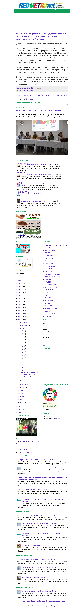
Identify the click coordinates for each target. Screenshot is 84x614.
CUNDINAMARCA (23, 192)
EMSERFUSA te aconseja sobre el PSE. (33, 489)
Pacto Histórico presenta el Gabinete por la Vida (36, 164)
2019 (20, 301)
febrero (22, 402)
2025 (20, 283)
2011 (20, 409)
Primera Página (22, 163)
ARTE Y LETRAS (51, 248)
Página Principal (44, 95)
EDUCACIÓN (49, 269)
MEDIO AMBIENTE (51, 287)
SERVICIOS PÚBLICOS (29, 90)
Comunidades (49, 258)
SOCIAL (47, 311)
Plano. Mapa (49, 300)
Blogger (53, 606)
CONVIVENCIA (50, 255)
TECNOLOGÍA (50, 314)
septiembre (24, 384)
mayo (22, 396)
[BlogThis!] (38, 88)
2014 (20, 316)
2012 (20, 406)
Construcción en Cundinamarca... (32, 193)
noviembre (24, 325)
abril (21, 399)
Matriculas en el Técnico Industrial (34, 577)
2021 (20, 295)
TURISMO (48, 316)
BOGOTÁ (20, 198)
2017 (20, 307)
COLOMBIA (21, 173)
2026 (20, 280)
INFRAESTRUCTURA (52, 277)
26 (23, 337)
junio (22, 393)
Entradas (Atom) (31, 99)
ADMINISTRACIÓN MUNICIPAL (56, 245)
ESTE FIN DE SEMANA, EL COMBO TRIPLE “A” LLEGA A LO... (31, 374)
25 (23, 340)
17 (23, 355)
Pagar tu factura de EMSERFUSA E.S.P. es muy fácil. (37, 460)
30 (23, 331)
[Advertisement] (42, 23)
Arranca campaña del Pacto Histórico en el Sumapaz (38, 111)
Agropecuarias (50, 250)
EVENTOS (48, 271)
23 (23, 346)
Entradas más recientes (24, 95)
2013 (20, 319)
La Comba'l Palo (50, 285)
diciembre (23, 322)
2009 (20, 412)
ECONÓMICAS (50, 266)
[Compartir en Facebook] (40, 88)
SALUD (47, 303)
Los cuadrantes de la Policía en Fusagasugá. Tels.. (39, 468)
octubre (23, 328)
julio (21, 390)
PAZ (46, 295)
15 (23, 361)
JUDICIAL (48, 279)
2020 (20, 298)
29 (23, 334)
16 (23, 358)
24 (23, 343)
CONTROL (48, 253)
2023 (20, 289)
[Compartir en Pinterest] (41, 88)
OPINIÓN (48, 292)
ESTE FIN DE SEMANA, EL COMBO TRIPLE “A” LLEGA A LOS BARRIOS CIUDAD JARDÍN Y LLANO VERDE (41, 36)
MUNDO (17, 12)
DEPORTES (49, 263)
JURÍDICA (48, 282)
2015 (20, 313)
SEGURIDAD (49, 306)
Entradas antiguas (61, 95)
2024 (20, 286)
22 (23, 349)
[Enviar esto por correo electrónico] (37, 88)
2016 (20, 310)
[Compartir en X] (39, 88)
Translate (56, 418)
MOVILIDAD (49, 290)
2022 (20, 292)
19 (23, 352)
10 (23, 364)
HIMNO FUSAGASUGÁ (53, 274)
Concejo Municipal (51, 261)
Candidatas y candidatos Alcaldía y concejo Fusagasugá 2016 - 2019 (42, 601)
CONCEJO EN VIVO (25, 452)
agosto (22, 387)
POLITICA (48, 298)
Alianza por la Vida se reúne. (32, 545)
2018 (20, 304)
